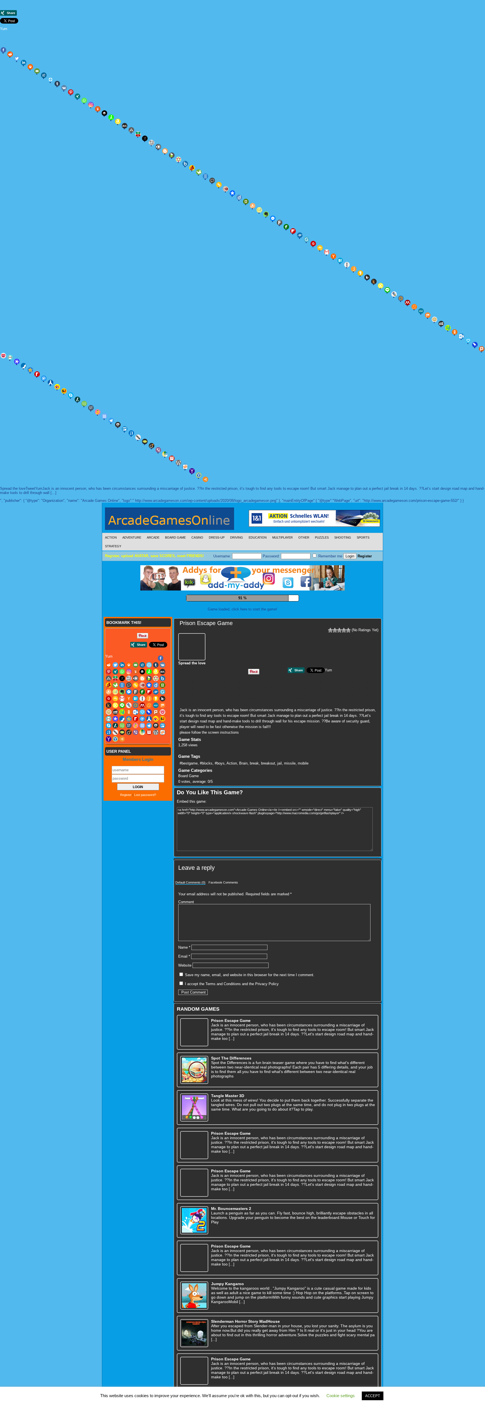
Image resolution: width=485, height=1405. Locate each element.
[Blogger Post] (165, 151)
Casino (197, 537)
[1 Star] (330, 669)
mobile (303, 802)
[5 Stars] (348, 669)
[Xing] (77, 96)
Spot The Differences (231, 1097)
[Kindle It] (374, 281)
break (254, 802)
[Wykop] (185, 467)
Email (184, 996)
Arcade (153, 537)
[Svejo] (97, 412)
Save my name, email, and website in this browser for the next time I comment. (249, 1014)
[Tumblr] (57, 83)
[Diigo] (239, 197)
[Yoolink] (199, 475)
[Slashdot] (77, 399)
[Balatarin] (138, 134)
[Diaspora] (232, 193)
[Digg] (44, 75)
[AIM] (111, 117)
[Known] (380, 286)
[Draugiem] (252, 206)
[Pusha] (23, 366)
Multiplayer (282, 537)
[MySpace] (441, 323)
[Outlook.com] (461, 336)
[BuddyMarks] (192, 168)
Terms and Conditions (223, 1023)
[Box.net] (185, 163)
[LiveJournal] (394, 294)
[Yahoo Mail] (192, 471)
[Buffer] (104, 113)
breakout (268, 802)
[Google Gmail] (327, 252)
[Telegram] (111, 420)
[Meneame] (414, 307)
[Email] (37, 71)
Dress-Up (217, 537)
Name (184, 987)
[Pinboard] (475, 344)
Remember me (329, 556)
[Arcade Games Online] (169, 520)
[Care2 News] (199, 172)
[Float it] (50, 79)
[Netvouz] (448, 328)
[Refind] (44, 378)
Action (111, 537)
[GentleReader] (306, 239)
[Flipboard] (293, 231)
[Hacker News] (333, 256)
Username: (222, 556)
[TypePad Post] (145, 441)
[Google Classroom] (320, 248)
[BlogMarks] (172, 155)
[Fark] (279, 222)
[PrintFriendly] (10, 357)
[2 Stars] (335, 669)
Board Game (175, 537)
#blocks (206, 802)
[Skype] (71, 395)
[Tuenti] (131, 433)
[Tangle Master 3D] (194, 1147)
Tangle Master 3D (227, 1135)
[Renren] (50, 382)
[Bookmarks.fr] (178, 159)
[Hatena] (340, 260)
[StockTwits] (91, 408)
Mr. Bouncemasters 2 (231, 1248)
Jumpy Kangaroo (227, 1323)
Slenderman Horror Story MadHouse (245, 1360)
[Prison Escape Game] (192, 685)
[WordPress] (178, 462)
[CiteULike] (205, 176)
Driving (236, 537)
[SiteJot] (64, 391)
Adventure (131, 537)
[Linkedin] (23, 62)
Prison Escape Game (206, 662)
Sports (363, 537)
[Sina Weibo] (57, 387)
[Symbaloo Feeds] (104, 416)
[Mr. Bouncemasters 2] (194, 1260)
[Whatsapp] (84, 100)
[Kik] (367, 277)
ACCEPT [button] (372, 1396)
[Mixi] (434, 319)
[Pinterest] (71, 92)
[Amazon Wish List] (118, 121)
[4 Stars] (344, 669)
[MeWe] (421, 311)
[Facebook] (3, 50)
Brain (243, 802)
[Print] (30, 67)
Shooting (342, 537)
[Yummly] (97, 109)
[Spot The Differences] (194, 1109)
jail (279, 802)
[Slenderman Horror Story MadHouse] (194, 1372)
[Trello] (124, 429)
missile (290, 802)
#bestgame (189, 802)
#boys (220, 802)
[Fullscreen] (226, 645)
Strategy (113, 546)
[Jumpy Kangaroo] (194, 1335)
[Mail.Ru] (401, 298)
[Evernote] (266, 214)
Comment (186, 941)
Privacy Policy (267, 1023)
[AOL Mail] (124, 126)
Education (258, 537)
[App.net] (131, 130)
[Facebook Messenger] (273, 218)
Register (365, 556)
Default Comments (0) (190, 921)
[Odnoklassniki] (454, 332)
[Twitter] (17, 58)
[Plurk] (481, 349)
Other (303, 537)
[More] (205, 479)
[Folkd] (300, 235)
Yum (3, 29)
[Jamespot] (353, 269)
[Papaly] (468, 340)
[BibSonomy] (145, 138)
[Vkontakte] (64, 88)
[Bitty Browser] (151, 142)
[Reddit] (10, 54)
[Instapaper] (347, 264)
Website (184, 1005)
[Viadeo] (151, 445)
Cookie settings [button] (340, 1395)
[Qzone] (30, 370)
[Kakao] (360, 273)
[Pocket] (242, 735)
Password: (272, 556)
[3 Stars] (339, 669)
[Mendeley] (407, 302)
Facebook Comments (223, 921)
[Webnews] (172, 458)
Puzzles (322, 537)
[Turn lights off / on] (239, 645)
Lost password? (145, 834)
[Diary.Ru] (225, 189)
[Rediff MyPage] (37, 374)
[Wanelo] (165, 454)
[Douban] (246, 201)
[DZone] (259, 210)
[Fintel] (286, 227)
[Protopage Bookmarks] (17, 361)
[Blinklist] (158, 147)
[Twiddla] (138, 437)
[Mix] (428, 315)
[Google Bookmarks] (313, 243)
